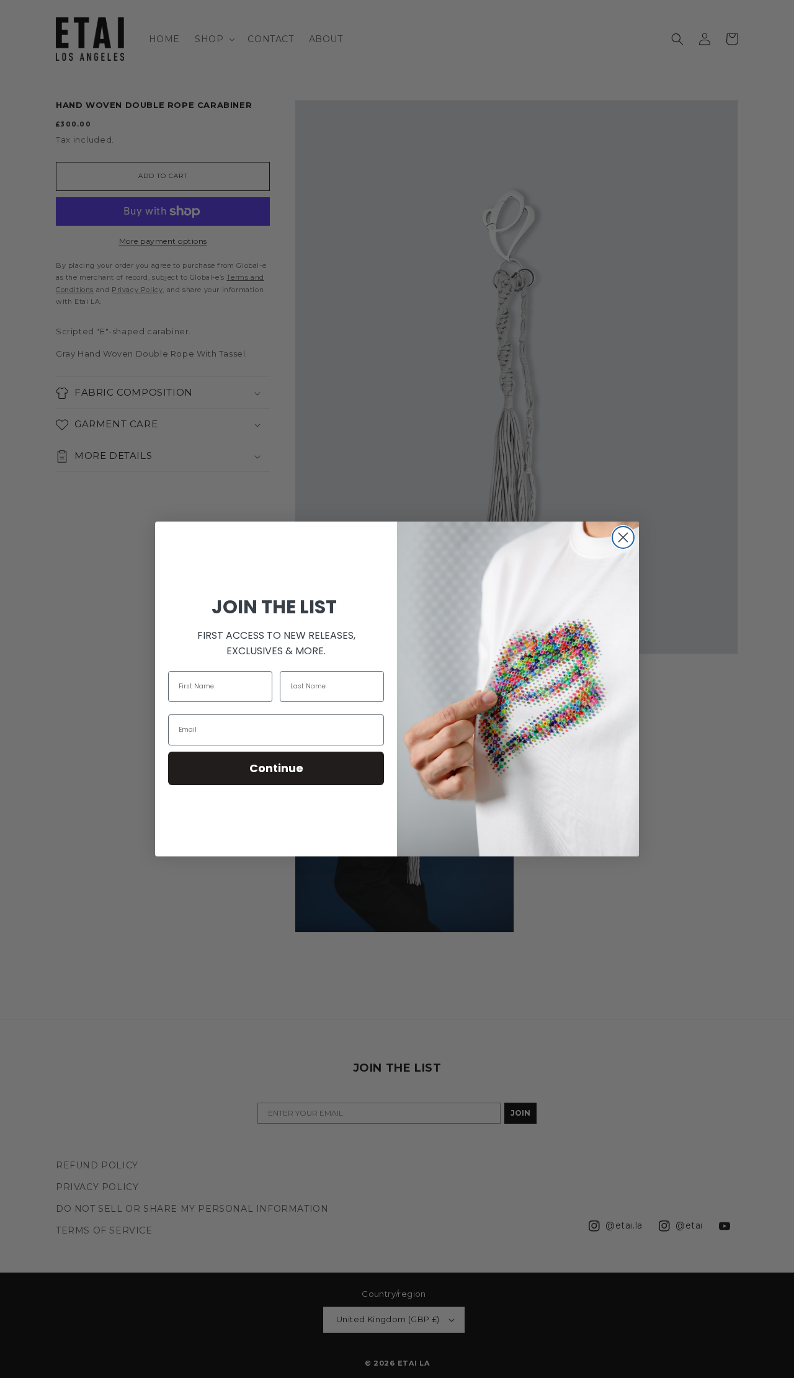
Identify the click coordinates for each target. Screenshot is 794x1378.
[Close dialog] (623, 537)
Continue (276, 768)
